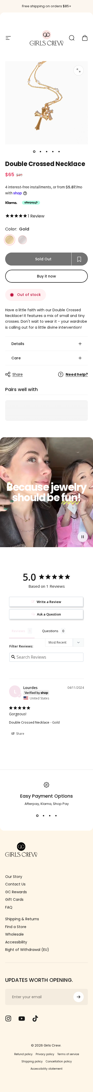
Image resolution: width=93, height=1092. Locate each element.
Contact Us (15, 884)
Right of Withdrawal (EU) (27, 950)
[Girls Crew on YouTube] (22, 1018)
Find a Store (15, 927)
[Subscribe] (78, 997)
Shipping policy (32, 1061)
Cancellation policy (59, 1061)
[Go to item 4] (53, 152)
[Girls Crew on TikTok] (35, 1018)
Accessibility (16, 942)
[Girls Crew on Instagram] (8, 1018)
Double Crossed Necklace (29, 722)
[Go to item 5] (59, 152)
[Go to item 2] (40, 152)
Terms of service (68, 1054)
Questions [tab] (50, 630)
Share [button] (19, 733)
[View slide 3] (50, 816)
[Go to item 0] (34, 152)
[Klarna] (11, 203)
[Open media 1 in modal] (78, 70)
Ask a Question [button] (49, 614)
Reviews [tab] (18, 630)
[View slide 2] (43, 816)
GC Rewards (16, 892)
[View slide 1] (37, 816)
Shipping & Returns (22, 919)
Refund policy (23, 1054)
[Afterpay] (31, 203)
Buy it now (46, 276)
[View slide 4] (56, 816)
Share (17, 374)
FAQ (8, 907)
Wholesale (14, 934)
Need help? (77, 374)
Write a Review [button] (49, 601)
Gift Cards (14, 899)
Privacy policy (45, 1054)
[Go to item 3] (46, 152)
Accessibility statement (46, 1069)
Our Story (13, 877)
